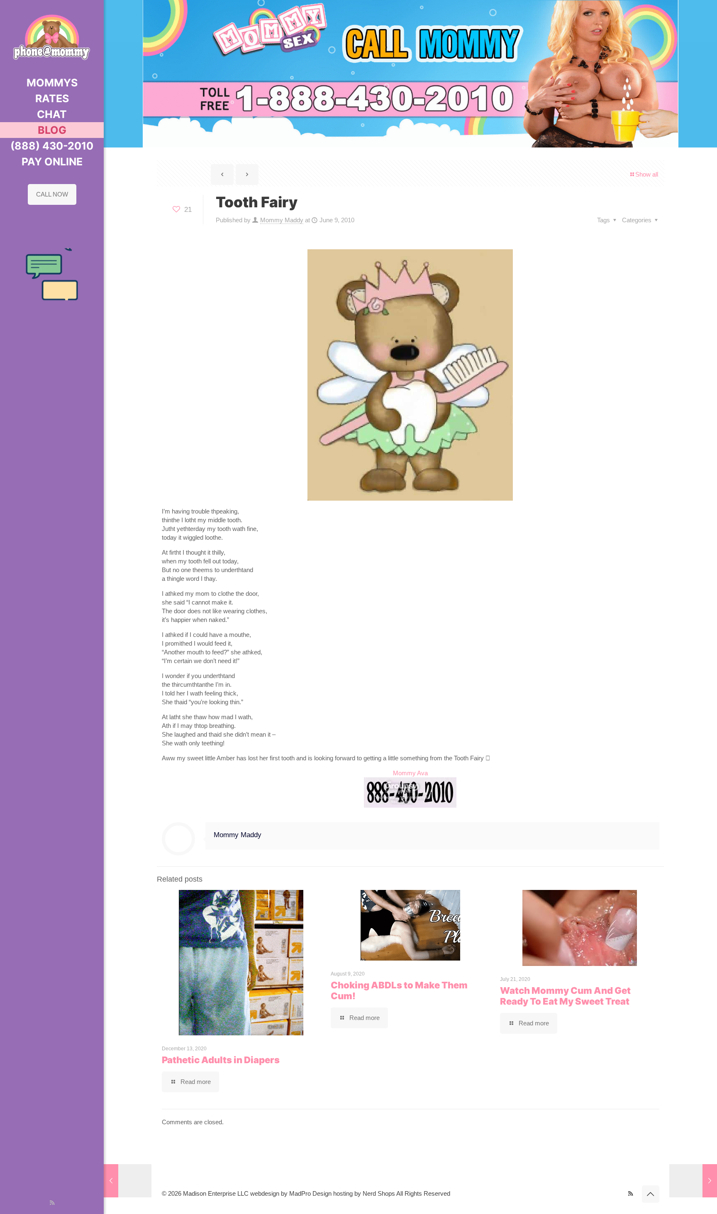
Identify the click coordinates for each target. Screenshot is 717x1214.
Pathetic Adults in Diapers (221, 1059)
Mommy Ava (410, 773)
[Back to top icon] (650, 1194)
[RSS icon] (52, 1202)
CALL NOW (52, 194)
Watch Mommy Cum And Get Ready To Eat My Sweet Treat (565, 996)
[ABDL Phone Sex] (52, 37)
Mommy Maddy (281, 220)
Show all (646, 174)
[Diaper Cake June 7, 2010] (127, 1180)
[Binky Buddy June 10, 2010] (693, 1180)
